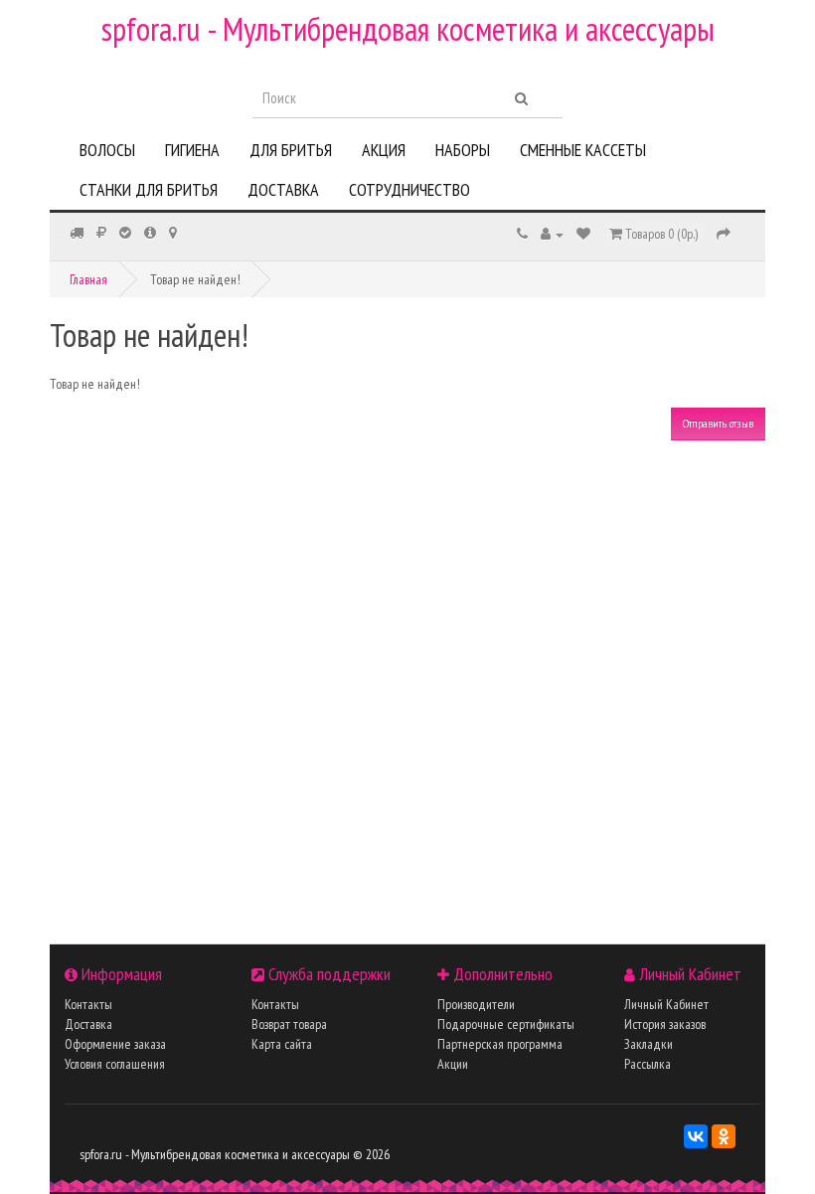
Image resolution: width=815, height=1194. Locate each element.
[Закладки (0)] (583, 234)
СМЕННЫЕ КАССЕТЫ (583, 149)
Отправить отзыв (718, 423)
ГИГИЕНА (192, 149)
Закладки (648, 1044)
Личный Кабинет (666, 1004)
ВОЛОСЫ (107, 149)
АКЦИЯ (384, 149)
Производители (476, 1004)
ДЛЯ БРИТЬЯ (290, 149)
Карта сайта (281, 1044)
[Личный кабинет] (552, 234)
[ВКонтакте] (696, 1136)
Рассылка (647, 1064)
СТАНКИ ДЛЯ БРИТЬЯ (149, 189)
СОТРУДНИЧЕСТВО (409, 189)
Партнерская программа (500, 1044)
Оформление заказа (115, 1044)
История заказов (665, 1024)
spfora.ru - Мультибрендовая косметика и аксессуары (408, 28)
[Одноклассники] (723, 1136)
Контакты (88, 1004)
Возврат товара (289, 1024)
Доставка (88, 1024)
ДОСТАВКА (283, 189)
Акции (452, 1064)
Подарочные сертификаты (505, 1024)
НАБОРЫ (462, 149)
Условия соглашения (115, 1064)
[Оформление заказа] (724, 234)
